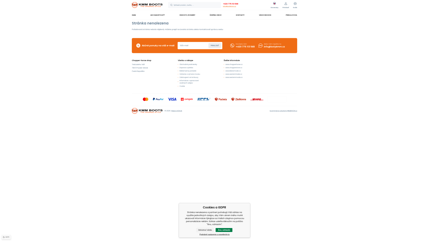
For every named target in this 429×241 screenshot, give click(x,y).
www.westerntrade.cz (233, 74)
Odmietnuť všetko (205, 230)
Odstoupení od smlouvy (189, 77)
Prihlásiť (215, 45)
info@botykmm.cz (229, 6)
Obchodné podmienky (188, 64)
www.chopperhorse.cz (234, 64)
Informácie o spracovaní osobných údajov (189, 81)
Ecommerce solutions (278, 111)
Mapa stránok (176, 111)
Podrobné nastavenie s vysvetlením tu (215, 234)
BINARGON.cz (292, 111)
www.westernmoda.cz (234, 77)
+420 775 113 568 (230, 4)
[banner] (147, 5)
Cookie (182, 86)
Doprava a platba (186, 67)
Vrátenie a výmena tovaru (190, 74)
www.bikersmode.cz (233, 71)
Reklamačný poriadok (188, 71)
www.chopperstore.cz (233, 67)
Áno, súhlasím (224, 230)
